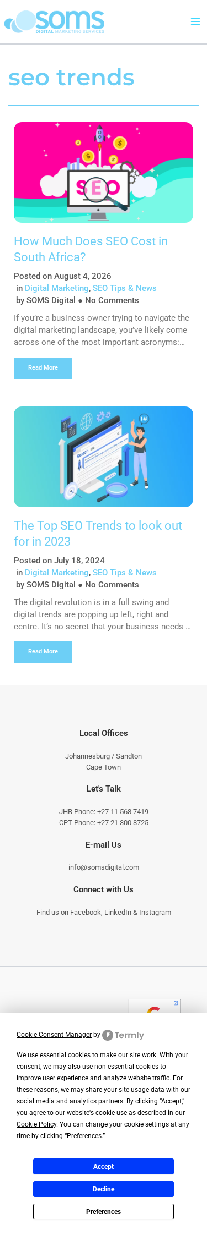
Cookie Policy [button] (36, 1124)
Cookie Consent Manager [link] (54, 1035)
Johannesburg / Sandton (103, 756)
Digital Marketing (57, 288)
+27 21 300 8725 (122, 822)
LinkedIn (117, 912)
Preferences (103, 1212)
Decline (103, 1189)
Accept (103, 1167)
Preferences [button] (84, 1136)
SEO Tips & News (125, 288)
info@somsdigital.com (103, 867)
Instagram (155, 912)
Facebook (85, 912)
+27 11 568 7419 (122, 811)
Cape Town (103, 767)
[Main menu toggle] (195, 22)
